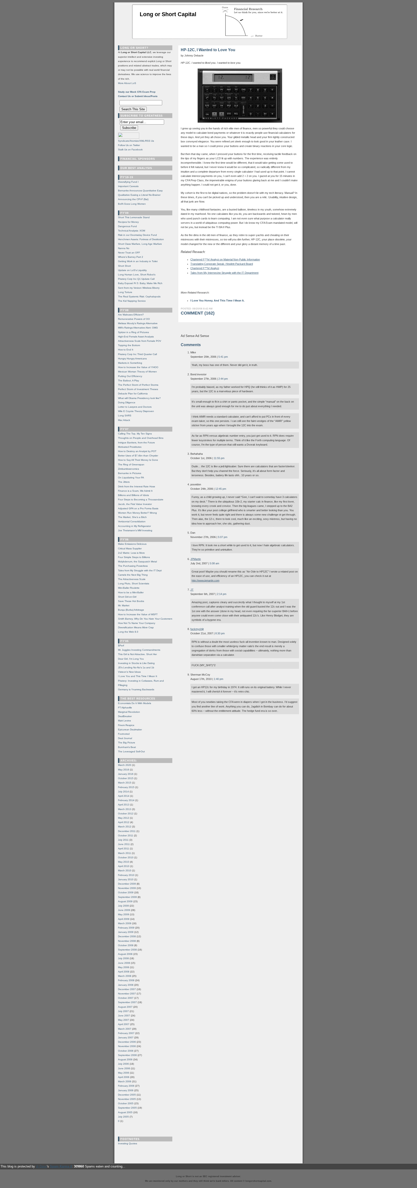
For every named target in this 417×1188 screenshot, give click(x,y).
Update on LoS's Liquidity (132, 270)
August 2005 (125, 1112)
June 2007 (124, 1015)
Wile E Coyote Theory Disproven (136, 411)
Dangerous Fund (127, 226)
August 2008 (125, 954)
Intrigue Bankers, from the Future (136, 442)
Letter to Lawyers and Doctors (135, 406)
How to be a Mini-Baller (131, 592)
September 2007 (127, 1002)
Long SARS (124, 415)
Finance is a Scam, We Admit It (135, 490)
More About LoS (127, 83)
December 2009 (127, 883)
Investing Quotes (127, 1143)
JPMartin (195, 559)
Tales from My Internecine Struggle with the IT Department (224, 272)
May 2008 (123, 967)
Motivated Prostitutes (129, 447)
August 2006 (125, 1059)
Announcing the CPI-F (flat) (133, 199)
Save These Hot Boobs (131, 601)
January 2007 (125, 1037)
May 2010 (123, 861)
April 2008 (123, 971)
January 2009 (125, 932)
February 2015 (126, 787)
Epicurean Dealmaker (130, 729)
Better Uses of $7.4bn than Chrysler (138, 455)
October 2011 (125, 835)
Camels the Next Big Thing (133, 574)
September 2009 (127, 897)
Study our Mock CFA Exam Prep (136, 92)
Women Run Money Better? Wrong (137, 512)
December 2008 (127, 936)
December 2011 (127, 831)
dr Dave (41, 1166)
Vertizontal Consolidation (132, 521)
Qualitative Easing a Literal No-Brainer (139, 195)
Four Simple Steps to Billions (134, 557)
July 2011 (123, 840)
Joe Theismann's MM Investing (135, 530)
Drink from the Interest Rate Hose (136, 486)
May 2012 (123, 818)
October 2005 (125, 1103)
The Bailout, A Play (128, 380)
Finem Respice (126, 725)
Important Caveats (128, 186)
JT (192, 589)
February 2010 (126, 875)
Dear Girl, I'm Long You (131, 658)
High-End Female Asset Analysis (136, 336)
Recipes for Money (128, 222)
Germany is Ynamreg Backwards (136, 689)
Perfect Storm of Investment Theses (138, 389)
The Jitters (124, 482)
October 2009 (125, 892)
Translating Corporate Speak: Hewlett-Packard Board (221, 263)
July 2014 (123, 791)
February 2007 (126, 1033)
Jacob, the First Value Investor (135, 504)
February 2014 (126, 800)
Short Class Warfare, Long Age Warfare (140, 244)
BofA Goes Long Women (132, 204)
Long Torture (125, 292)
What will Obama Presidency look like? (139, 398)
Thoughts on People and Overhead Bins (140, 438)
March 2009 (124, 923)
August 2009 (125, 901)
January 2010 (125, 879)
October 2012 (125, 813)
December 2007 (127, 989)
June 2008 (124, 963)
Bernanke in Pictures (129, 473)
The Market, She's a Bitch (132, 517)
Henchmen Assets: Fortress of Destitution (141, 239)
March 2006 (124, 1081)
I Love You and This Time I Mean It (137, 676)
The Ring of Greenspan (131, 464)
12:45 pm (220, 488)
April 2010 (123, 866)
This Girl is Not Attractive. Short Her (137, 654)
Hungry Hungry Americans (132, 358)
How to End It (125, 349)
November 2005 (127, 1099)
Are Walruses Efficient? (131, 314)
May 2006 (123, 1072)
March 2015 (124, 782)
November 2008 (127, 941)
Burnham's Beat (127, 747)
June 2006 (124, 1068)
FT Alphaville (125, 707)
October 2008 (125, 945)
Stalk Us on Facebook (130, 149)
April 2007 (123, 1024)
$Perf (121, 645)
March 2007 (124, 1028)
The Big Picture (126, 742)
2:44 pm (223, 378)
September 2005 (127, 1107)
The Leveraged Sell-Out (131, 751)
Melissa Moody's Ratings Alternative (138, 323)
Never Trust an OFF (129, 252)
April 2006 (123, 1077)
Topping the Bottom (129, 345)
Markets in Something (130, 363)
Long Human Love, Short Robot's (136, 274)
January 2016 (125, 774)
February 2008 (126, 980)
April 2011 (123, 848)
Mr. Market (123, 605)
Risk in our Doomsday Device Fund (137, 235)
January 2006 (125, 1090)
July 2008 (123, 958)
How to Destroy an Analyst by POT (137, 451)
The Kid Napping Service (132, 301)
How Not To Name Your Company (136, 623)
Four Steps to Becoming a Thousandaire (140, 499)
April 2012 (123, 822)
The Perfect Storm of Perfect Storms (138, 385)
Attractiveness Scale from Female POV (139, 341)
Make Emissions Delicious (132, 544)
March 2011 (124, 853)
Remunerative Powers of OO (134, 319)
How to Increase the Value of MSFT (138, 614)
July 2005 (123, 1116)
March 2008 (124, 976)
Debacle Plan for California (133, 393)
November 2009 (127, 888)
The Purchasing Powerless (133, 566)
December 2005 (127, 1094)
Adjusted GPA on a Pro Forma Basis (138, 508)
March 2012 (124, 826)
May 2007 (123, 1020)
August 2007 (125, 1007)
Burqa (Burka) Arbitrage (131, 609)
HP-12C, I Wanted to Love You (208, 50)
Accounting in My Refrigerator (134, 526)
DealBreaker (125, 716)
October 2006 (125, 1050)
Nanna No (123, 248)
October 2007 (125, 998)
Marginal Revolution (129, 712)
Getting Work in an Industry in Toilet (138, 261)
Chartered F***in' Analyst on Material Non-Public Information (225, 259)
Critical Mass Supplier (130, 548)
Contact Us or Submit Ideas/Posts (138, 96)
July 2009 (123, 905)
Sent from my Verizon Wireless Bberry (139, 288)
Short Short (124, 266)
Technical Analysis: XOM (131, 230)
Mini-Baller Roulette (128, 588)
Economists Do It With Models (134, 703)
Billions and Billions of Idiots (133, 495)
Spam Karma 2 (61, 1166)
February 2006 (126, 1085)
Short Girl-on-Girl (127, 596)
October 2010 (125, 857)
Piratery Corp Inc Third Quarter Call (137, 354)
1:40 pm (218, 679)
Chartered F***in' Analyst (204, 268)
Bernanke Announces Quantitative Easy (140, 190)
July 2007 (123, 1011)
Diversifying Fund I (128, 182)
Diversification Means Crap (136, 627)
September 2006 (127, 1055)
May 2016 (123, 769)
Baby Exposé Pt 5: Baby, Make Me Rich (140, 283)
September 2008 (127, 949)
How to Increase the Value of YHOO (138, 367)
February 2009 (126, 927)
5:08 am (214, 563)
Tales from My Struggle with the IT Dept (140, 570)
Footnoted (124, 734)
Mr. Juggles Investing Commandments (139, 650)
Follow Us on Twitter (129, 145)
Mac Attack (124, 420)
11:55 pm (219, 458)
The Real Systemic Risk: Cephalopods (139, 296)
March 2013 (124, 809)
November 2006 (127, 1046)
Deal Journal (125, 738)
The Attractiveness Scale (132, 579)
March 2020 (124, 765)
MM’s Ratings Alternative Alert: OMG (138, 327)
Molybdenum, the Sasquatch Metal (137, 561)
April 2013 (123, 804)
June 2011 (124, 844)
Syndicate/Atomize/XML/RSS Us (136, 141)
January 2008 (125, 985)
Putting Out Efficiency (130, 376)
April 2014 (123, 796)
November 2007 (127, 993)
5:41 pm (223, 356)
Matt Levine (124, 720)
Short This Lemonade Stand (134, 217)
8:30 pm (220, 633)
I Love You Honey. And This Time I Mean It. (217, 300)
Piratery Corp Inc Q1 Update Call (136, 279)
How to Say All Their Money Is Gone (138, 460)
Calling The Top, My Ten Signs (135, 433)
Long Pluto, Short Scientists (133, 583)
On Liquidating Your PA (131, 477)
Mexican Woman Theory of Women (137, 371)
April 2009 (123, 919)
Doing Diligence (126, 402)
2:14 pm (221, 594)
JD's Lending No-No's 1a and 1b (136, 667)
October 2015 (125, 778)
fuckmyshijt (197, 629)
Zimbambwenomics (128, 469)
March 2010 (124, 870)
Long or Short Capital (168, 14)
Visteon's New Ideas (129, 672)
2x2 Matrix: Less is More (131, 553)
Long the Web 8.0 (128, 631)
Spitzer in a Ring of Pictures (133, 332)
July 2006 (123, 1063)
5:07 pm (222, 537)
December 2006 (127, 1042)
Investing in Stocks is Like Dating (136, 663)
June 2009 (124, 910)
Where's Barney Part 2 (130, 257)
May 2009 (123, 914)
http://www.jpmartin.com (205, 580)
